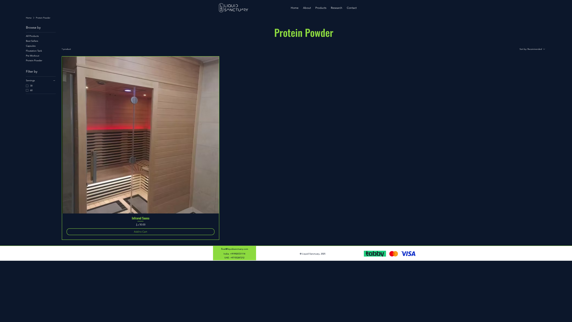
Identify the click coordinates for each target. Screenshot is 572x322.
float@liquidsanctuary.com (234, 249)
